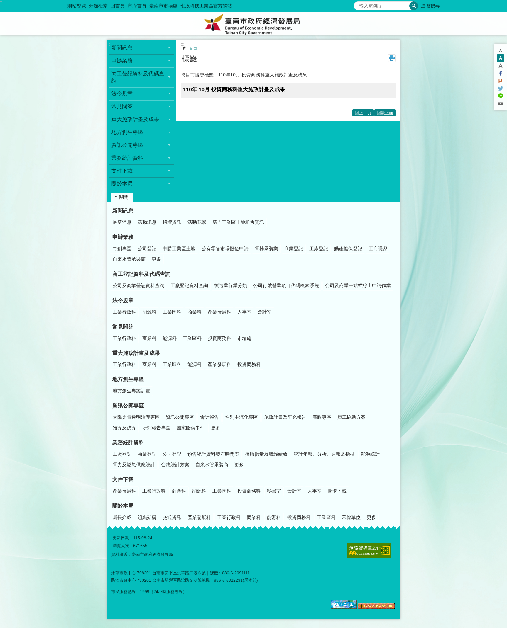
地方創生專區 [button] (127, 132)
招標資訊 (172, 222)
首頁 (193, 48)
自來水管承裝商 (129, 259)
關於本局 (122, 506)
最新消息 (122, 222)
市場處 (244, 338)
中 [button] (500, 58)
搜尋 (358, 4)
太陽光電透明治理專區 (136, 417)
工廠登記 (318, 248)
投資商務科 (219, 338)
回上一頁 (363, 112)
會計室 (265, 311)
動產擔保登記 (348, 248)
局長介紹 (122, 517)
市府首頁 (137, 5)
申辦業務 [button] (122, 61)
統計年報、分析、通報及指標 (324, 454)
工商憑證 (378, 248)
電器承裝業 (266, 248)
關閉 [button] (124, 197)
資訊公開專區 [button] (127, 145)
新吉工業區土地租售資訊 (238, 222)
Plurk (500, 81)
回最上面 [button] (385, 112)
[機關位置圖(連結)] (344, 607)
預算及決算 (124, 427)
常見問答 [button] (122, 106)
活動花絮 (196, 222)
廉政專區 (321, 417)
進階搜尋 (430, 5)
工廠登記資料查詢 (189, 285)
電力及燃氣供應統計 (134, 464)
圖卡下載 (337, 491)
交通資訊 (172, 517)
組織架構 (147, 517)
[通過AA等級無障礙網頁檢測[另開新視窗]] (369, 550)
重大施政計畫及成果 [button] (135, 119)
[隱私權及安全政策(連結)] (376, 607)
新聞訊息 (122, 211)
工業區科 (172, 311)
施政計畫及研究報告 (285, 417)
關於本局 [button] (122, 184)
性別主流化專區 (241, 417)
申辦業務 (122, 237)
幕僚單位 (351, 517)
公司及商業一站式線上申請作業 (358, 285)
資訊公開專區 (128, 406)
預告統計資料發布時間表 (213, 454)
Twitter (500, 88)
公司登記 (147, 248)
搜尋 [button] (413, 5)
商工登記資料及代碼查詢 (141, 274)
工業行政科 (124, 311)
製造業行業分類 (230, 285)
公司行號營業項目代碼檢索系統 (286, 285)
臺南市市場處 (163, 5)
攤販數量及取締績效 (266, 454)
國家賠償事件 (191, 427)
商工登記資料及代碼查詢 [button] (137, 77)
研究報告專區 (156, 427)
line (500, 96)
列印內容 (392, 58)
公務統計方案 (175, 464)
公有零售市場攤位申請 (225, 248)
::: (2, 2)
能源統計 (370, 454)
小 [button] (500, 50)
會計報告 (209, 417)
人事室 (244, 311)
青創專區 (122, 248)
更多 (156, 259)
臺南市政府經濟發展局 (253, 23)
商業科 (194, 311)
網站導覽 (76, 5)
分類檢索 (98, 5)
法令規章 (122, 300)
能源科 (149, 311)
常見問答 (122, 327)
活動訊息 (147, 222)
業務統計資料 (128, 442)
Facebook (500, 73)
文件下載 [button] (122, 171)
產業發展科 (219, 311)
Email (500, 104)
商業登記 (293, 248)
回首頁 (118, 5)
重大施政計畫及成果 (136, 353)
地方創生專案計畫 (131, 390)
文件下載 (122, 479)
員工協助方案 (351, 417)
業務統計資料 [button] (127, 158)
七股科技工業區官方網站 (206, 5)
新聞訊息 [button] (122, 48)
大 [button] (500, 65)
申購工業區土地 (179, 248)
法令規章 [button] (122, 93)
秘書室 (274, 491)
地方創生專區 (128, 379)
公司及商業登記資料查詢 (138, 285)
